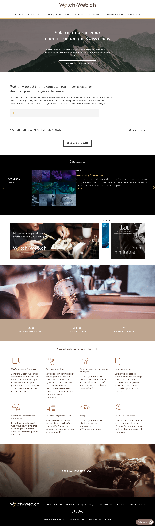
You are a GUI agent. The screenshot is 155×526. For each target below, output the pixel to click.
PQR (43, 129)
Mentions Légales (137, 504)
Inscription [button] (95, 14)
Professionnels (35, 14)
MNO (36, 129)
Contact (121, 504)
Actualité (79, 14)
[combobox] (134, 14)
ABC (12, 129)
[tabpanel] (77, 188)
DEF (18, 129)
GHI (24, 129)
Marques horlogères (59, 14)
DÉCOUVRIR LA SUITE (77, 143)
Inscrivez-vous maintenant (78, 470)
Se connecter (116, 14)
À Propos (58, 504)
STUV (50, 129)
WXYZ (58, 129)
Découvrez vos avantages (77, 63)
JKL (30, 129)
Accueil (19, 14)
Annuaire (47, 504)
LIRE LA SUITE (14, 188)
